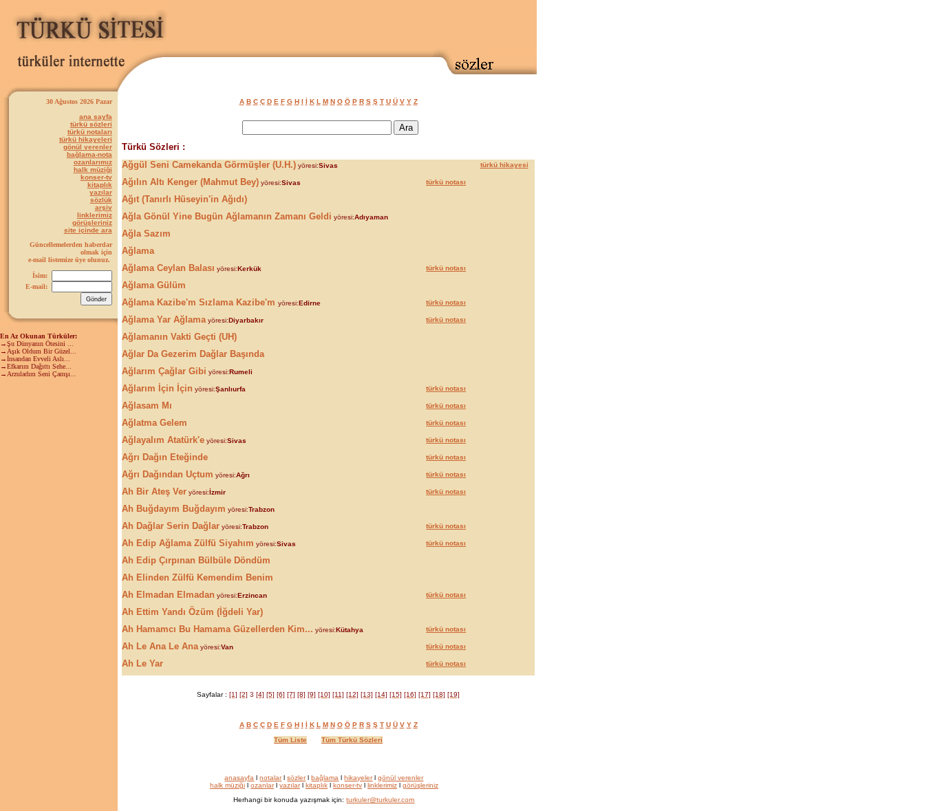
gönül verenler (87, 147)
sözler (296, 777)
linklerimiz (94, 215)
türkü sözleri (91, 124)
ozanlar (262, 785)
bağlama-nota (89, 154)
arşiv (103, 207)
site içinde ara (88, 230)
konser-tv (96, 177)
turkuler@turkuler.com (380, 799)
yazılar (100, 192)
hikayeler (358, 777)
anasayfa (239, 777)
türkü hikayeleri (85, 139)
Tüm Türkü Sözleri (352, 740)
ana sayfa (95, 116)
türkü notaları (89, 132)
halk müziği (93, 169)
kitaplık (99, 184)
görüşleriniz (92, 222)
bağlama (325, 777)
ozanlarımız (93, 162)
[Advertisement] (376, 25)
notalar (270, 777)
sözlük (101, 200)
